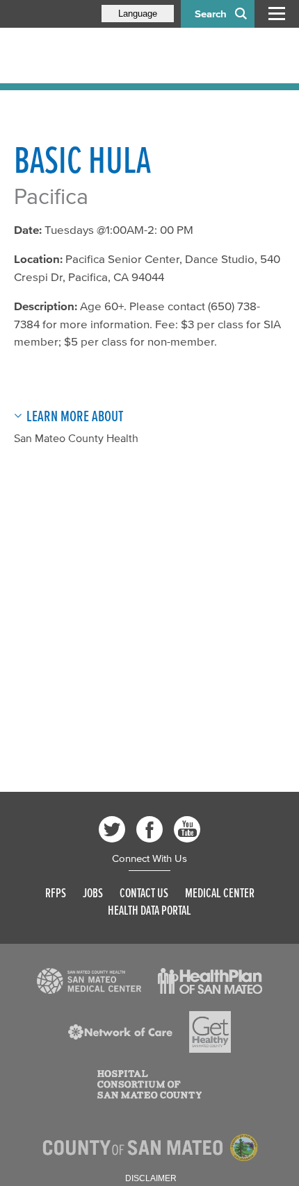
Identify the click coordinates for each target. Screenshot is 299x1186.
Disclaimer (151, 1178)
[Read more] (89, 981)
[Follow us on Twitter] (112, 829)
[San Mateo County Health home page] (104, 55)
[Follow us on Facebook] (149, 829)
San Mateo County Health (76, 438)
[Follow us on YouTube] (187, 829)
